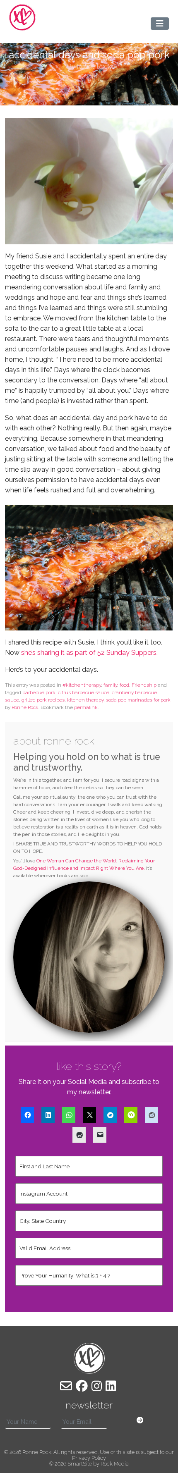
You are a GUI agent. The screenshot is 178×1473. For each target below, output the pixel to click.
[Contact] (66, 1386)
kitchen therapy (85, 700)
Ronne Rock (25, 707)
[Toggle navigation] (160, 23)
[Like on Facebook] (82, 1386)
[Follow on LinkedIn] (111, 1386)
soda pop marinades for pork (138, 700)
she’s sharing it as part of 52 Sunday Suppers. (89, 653)
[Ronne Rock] (22, 17)
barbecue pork (38, 692)
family (110, 685)
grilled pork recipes (43, 700)
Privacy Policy (89, 1458)
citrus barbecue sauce (83, 692)
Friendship (144, 685)
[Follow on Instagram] (96, 1386)
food (124, 685)
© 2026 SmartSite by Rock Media (89, 1464)
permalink (86, 707)
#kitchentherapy (82, 685)
